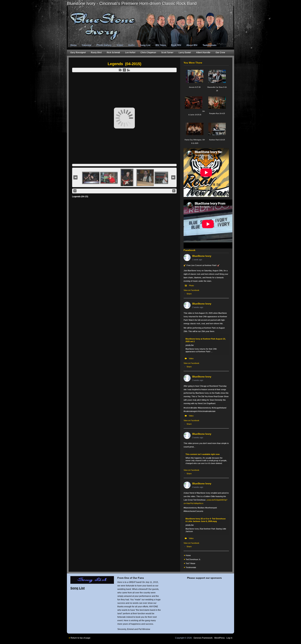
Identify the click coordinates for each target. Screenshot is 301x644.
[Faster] (128, 70)
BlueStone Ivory (201, 256)
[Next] (173, 190)
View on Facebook (191, 290)
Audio (131, 45)
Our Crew (220, 52)
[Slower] (120, 70)
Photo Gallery (104, 45)
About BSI (191, 45)
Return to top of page (80, 638)
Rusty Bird (96, 52)
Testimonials (209, 45)
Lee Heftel (130, 52)
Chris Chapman (148, 52)
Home (73, 45)
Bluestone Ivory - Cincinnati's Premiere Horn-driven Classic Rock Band (132, 3)
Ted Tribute (190, 563)
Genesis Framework (203, 638)
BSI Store (161, 45)
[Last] (173, 177)
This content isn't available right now (203, 454)
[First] (75, 177)
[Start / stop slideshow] (124, 70)
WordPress (219, 638)
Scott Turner (167, 52)
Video (120, 45)
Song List (145, 45)
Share (189, 294)
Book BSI (176, 45)
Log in (229, 638)
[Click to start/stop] (124, 191)
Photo (191, 285)
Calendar (86, 45)
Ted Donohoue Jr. (193, 559)
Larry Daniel (185, 52)
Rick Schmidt (113, 52)
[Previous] (74, 190)
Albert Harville (203, 52)
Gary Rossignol (78, 52)
